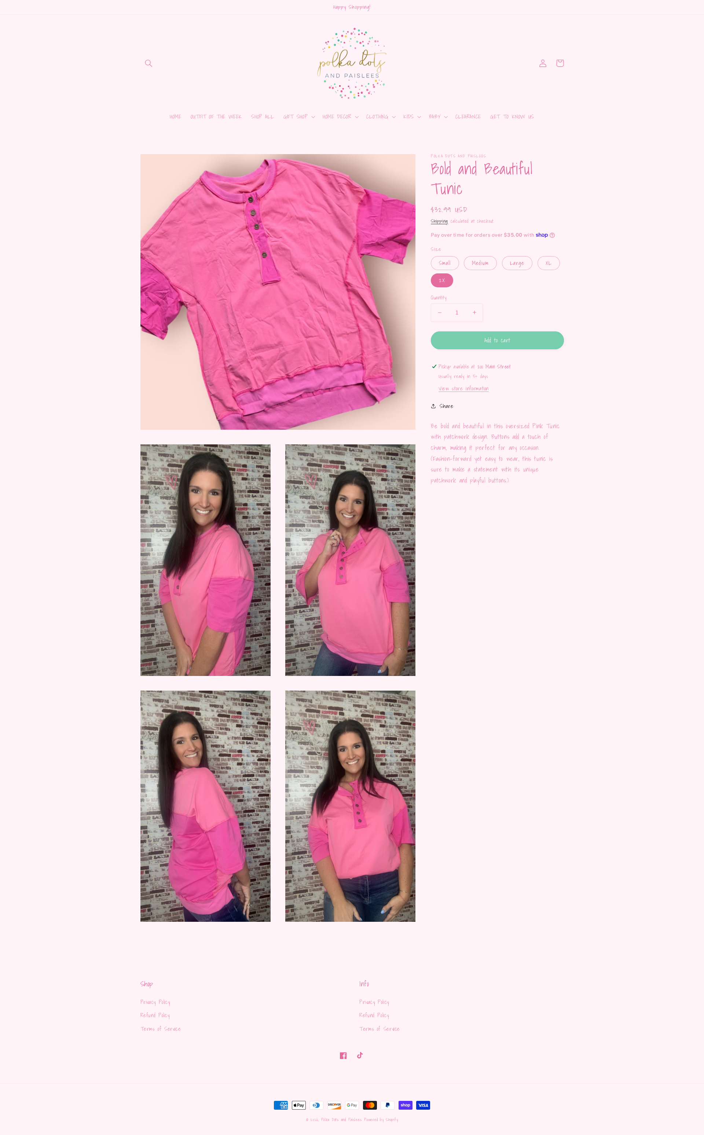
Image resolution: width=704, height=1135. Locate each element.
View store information (464, 388)
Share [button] (446, 405)
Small (445, 262)
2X (442, 280)
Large (517, 262)
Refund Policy (155, 1015)
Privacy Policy (155, 1002)
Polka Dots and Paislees (341, 1120)
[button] (148, 63)
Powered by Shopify (381, 1120)
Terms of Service (160, 1029)
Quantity (438, 297)
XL (549, 262)
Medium (480, 262)
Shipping (439, 221)
